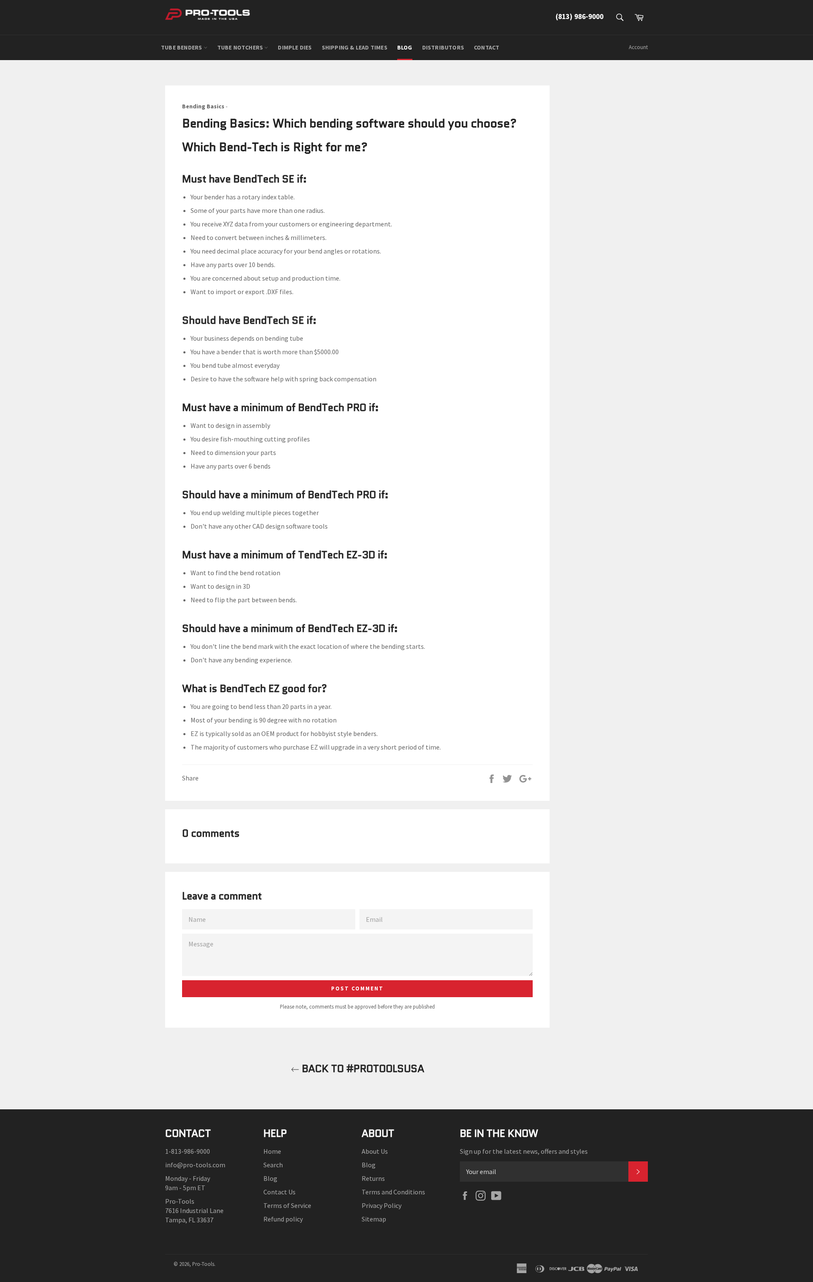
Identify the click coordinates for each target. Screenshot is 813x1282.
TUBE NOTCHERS (241, 47)
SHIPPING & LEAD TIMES (354, 47)
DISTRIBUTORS (443, 47)
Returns (373, 1178)
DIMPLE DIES (295, 47)
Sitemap (374, 1219)
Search (273, 1165)
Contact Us (279, 1192)
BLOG (404, 47)
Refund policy (283, 1219)
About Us (375, 1151)
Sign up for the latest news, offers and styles (524, 1151)
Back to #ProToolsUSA (361, 1068)
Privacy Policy (381, 1205)
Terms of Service (287, 1205)
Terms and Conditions (393, 1192)
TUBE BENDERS (182, 47)
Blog (270, 1178)
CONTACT (486, 47)
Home (272, 1151)
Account (638, 47)
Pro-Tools (203, 1263)
